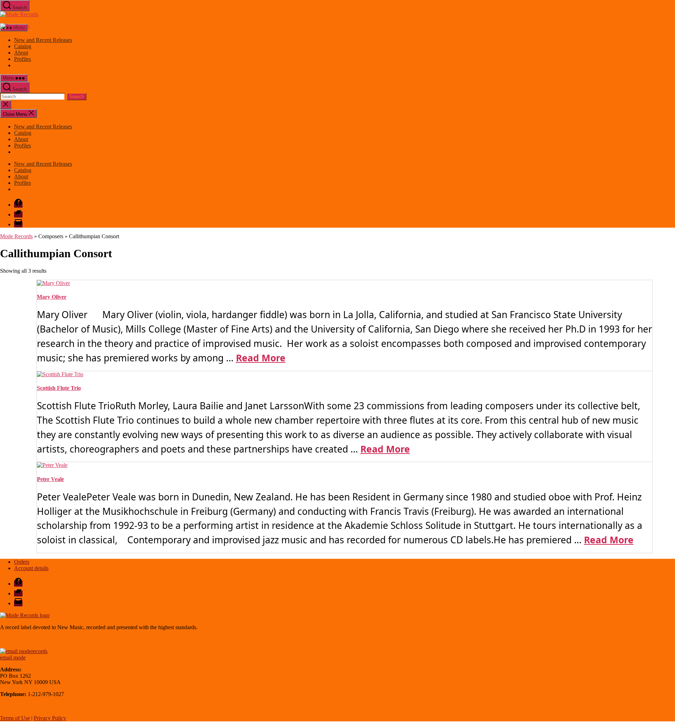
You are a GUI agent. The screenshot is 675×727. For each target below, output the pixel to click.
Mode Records (16, 236)
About (21, 53)
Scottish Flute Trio (59, 388)
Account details (31, 568)
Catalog (22, 46)
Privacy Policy (50, 718)
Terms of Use (15, 718)
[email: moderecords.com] (23, 651)
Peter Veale (50, 479)
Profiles (22, 59)
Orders (21, 562)
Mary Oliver (51, 297)
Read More (260, 358)
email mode (13, 657)
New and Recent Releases (43, 40)
